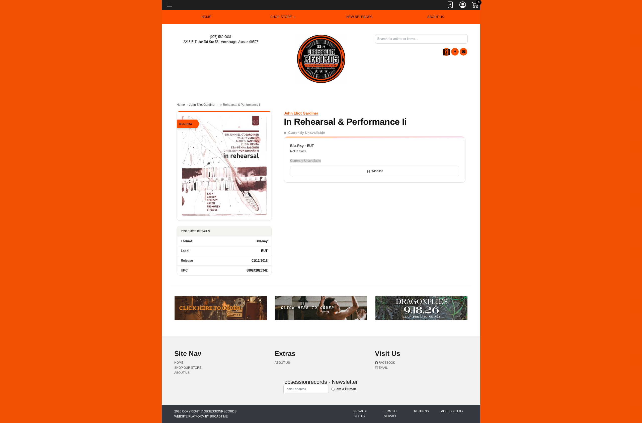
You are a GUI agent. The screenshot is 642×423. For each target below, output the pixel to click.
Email (383, 367)
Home (181, 105)
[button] (282, 17)
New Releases (359, 17)
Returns (421, 411)
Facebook (386, 362)
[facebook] (455, 51)
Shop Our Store (187, 367)
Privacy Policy (359, 413)
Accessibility (452, 411)
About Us (435, 17)
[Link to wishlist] (450, 6)
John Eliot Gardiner (202, 105)
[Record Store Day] (446, 51)
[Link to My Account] (462, 6)
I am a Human (345, 389)
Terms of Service (390, 413)
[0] (475, 6)
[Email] (463, 51)
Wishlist (377, 171)
